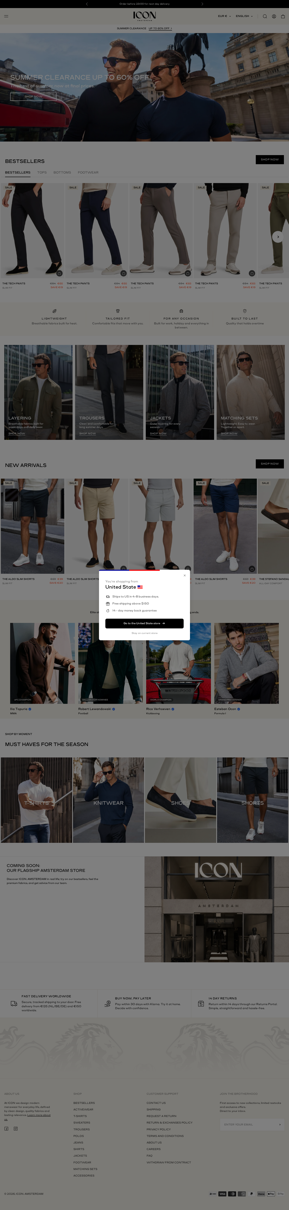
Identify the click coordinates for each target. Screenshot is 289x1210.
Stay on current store (145, 633)
